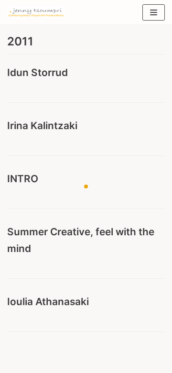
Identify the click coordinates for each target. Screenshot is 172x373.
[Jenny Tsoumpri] (35, 12)
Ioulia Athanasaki (48, 301)
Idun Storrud (37, 72)
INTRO (22, 179)
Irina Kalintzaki (42, 126)
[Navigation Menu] (153, 12)
